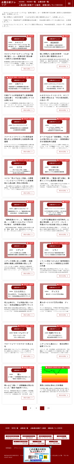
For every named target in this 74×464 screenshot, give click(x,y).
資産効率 (66, 118)
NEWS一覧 (31, 2)
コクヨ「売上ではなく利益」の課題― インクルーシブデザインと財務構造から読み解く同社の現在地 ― (18, 180)
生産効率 (31, 118)
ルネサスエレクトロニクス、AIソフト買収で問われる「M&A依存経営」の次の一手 (55, 98)
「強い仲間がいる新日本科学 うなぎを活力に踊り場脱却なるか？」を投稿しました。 (34, 17)
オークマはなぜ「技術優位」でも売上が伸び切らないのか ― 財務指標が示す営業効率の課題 (54, 139)
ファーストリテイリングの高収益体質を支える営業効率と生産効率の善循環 (18, 139)
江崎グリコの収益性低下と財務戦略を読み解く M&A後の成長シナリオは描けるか (19, 98)
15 (49, 407)
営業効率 (31, 35)
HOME (22, 2)
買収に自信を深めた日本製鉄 (51, 385)
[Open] (69, 3)
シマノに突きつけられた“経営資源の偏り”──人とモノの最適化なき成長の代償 (55, 263)
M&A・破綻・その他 (27, 77)
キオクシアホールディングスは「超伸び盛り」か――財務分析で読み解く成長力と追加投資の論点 (18, 56)
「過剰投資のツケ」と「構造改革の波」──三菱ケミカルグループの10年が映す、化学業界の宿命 (18, 222)
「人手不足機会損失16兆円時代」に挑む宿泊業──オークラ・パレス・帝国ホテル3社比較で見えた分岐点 (54, 222)
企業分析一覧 (43, 2)
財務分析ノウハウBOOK (53, 5)
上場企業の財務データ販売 (30, 5)
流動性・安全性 (18, 77)
